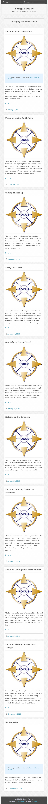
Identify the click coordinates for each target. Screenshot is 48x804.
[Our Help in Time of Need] (24, 384)
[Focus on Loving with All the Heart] (24, 611)
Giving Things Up (14, 192)
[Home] (3, 2)
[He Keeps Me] (24, 764)
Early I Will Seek (13, 267)
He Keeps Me (11, 722)
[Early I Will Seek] (24, 309)
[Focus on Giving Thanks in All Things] (24, 689)
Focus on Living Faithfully (19, 117)
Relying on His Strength (17, 416)
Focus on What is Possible (18, 31)
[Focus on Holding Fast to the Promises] (24, 534)
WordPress (21, 801)
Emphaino (35, 801)
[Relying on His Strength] (24, 458)
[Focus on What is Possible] (24, 73)
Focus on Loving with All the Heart (23, 569)
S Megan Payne (24, 8)
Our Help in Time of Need (18, 342)
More (8, 103)
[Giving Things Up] (24, 234)
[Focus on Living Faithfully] (24, 160)
